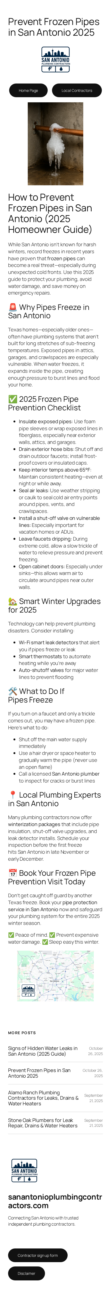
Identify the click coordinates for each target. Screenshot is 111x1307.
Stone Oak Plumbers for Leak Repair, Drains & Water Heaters (43, 1122)
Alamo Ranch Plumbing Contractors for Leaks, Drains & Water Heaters (43, 1098)
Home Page (28, 90)
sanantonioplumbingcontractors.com (55, 1201)
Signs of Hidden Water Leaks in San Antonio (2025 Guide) (43, 1050)
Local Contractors (77, 90)
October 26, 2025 (95, 1051)
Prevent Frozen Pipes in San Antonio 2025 (39, 1072)
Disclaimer (26, 1273)
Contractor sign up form (38, 1255)
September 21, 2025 (93, 1098)
